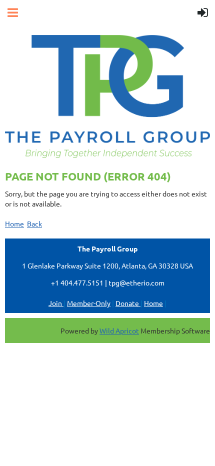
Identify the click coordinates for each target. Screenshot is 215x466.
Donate (128, 303)
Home (14, 223)
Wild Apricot (119, 330)
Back (34, 223)
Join (56, 303)
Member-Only (88, 303)
